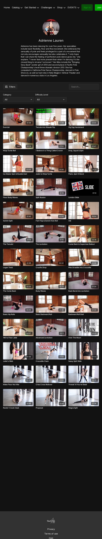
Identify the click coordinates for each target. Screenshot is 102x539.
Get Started (31, 7)
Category (7, 95)
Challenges (47, 7)
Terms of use (51, 533)
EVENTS (72, 7)
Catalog (16, 7)
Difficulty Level (41, 95)
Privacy (51, 529)
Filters (12, 86)
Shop (60, 7)
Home (7, 7)
